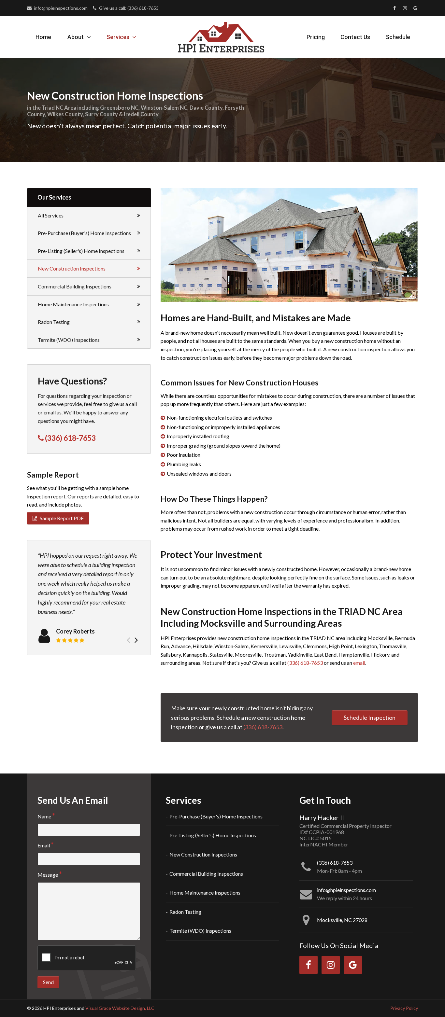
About (76, 37)
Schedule (398, 37)
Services (119, 37)
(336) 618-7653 (305, 663)
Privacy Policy (404, 1008)
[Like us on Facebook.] (394, 8)
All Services (51, 215)
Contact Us (355, 37)
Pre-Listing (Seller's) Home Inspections (81, 251)
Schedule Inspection (369, 717)
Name (44, 816)
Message (47, 874)
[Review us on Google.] (415, 8)
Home (43, 37)
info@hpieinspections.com (60, 8)
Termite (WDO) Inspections (69, 340)
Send (48, 982)
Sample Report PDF (61, 518)
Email (43, 845)
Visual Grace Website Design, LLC (119, 1008)
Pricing (316, 37)
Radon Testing (54, 322)
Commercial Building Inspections (74, 286)
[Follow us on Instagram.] (405, 8)
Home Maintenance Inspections (73, 304)
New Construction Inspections (72, 268)
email (359, 663)
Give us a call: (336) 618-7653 (128, 8)
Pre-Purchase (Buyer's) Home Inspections (84, 233)
